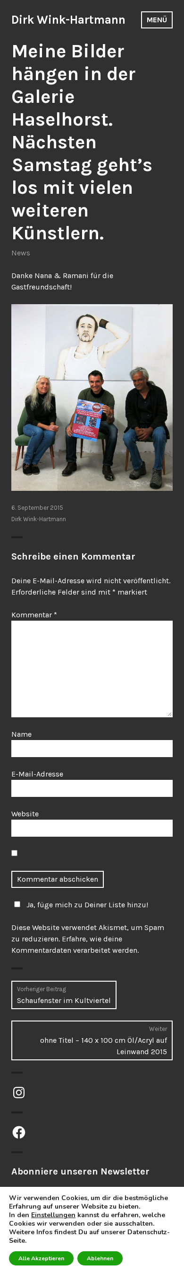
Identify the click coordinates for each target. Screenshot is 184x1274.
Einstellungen (53, 1215)
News (20, 252)
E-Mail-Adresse (37, 773)
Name (21, 734)
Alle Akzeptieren (41, 1258)
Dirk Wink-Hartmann (68, 20)
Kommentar (34, 614)
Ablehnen (100, 1258)
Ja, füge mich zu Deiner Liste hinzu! (87, 904)
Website (25, 813)
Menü (157, 19)
